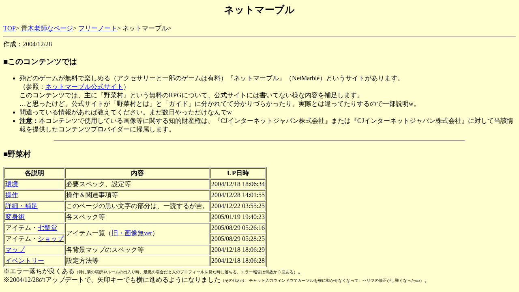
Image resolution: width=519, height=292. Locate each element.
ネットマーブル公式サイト (84, 86)
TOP (9, 28)
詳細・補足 (21, 205)
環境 (11, 183)
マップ (15, 249)
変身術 (15, 216)
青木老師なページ (47, 28)
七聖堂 (47, 227)
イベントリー (24, 260)
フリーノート (97, 28)
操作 (11, 194)
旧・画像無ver (132, 233)
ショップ (51, 238)
